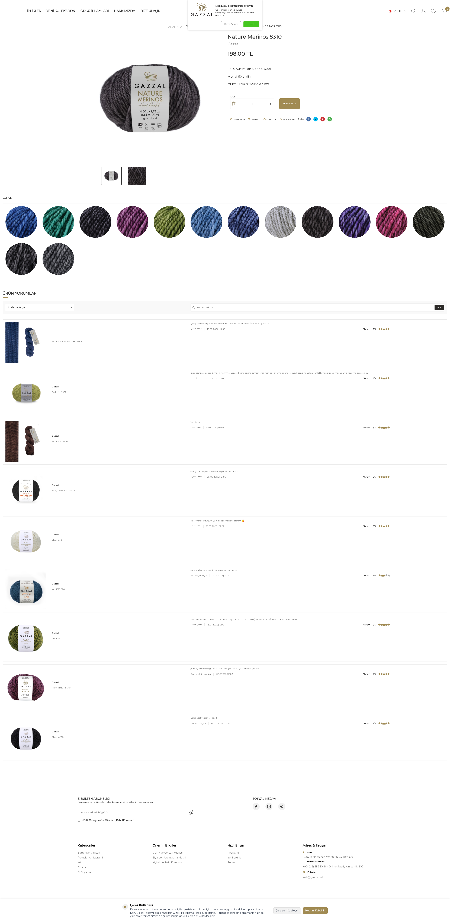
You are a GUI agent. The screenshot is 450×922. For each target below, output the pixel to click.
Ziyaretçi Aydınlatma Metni (169, 857)
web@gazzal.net (313, 877)
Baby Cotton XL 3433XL (64, 490)
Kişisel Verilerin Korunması (168, 862)
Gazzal (234, 44)
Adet (232, 97)
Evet (251, 24)
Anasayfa (175, 27)
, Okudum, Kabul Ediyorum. (108, 820)
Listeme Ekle (238, 119)
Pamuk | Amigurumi (90, 857)
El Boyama (84, 872)
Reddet (221, 912)
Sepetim (233, 862)
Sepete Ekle (289, 103)
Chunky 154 (58, 540)
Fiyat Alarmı (288, 119)
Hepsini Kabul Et (315, 910)
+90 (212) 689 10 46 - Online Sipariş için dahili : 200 (333, 866)
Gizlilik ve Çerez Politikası (168, 852)
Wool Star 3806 (60, 441)
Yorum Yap (271, 119)
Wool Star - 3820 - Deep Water (67, 341)
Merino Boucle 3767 (62, 687)
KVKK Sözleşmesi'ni (93, 820)
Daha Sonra (231, 24)
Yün (80, 862)
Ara (439, 307)
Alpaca (82, 867)
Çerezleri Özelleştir (287, 910)
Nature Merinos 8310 (266, 26)
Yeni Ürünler (235, 857)
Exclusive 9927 (59, 392)
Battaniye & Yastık (89, 852)
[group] (150, 99)
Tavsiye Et (255, 119)
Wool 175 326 (58, 589)
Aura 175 (56, 638)
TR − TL (397, 11)
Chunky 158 (58, 737)
